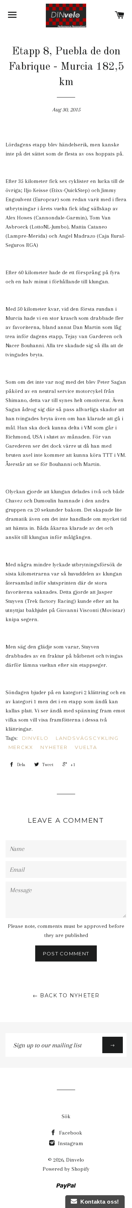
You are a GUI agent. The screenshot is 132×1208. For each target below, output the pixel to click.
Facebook (70, 1132)
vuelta (86, 747)
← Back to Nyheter (66, 995)
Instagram (69, 1143)
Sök (66, 1116)
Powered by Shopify (66, 1169)
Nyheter (54, 747)
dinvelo (35, 738)
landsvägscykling (87, 738)
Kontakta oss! (98, 1202)
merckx (21, 747)
